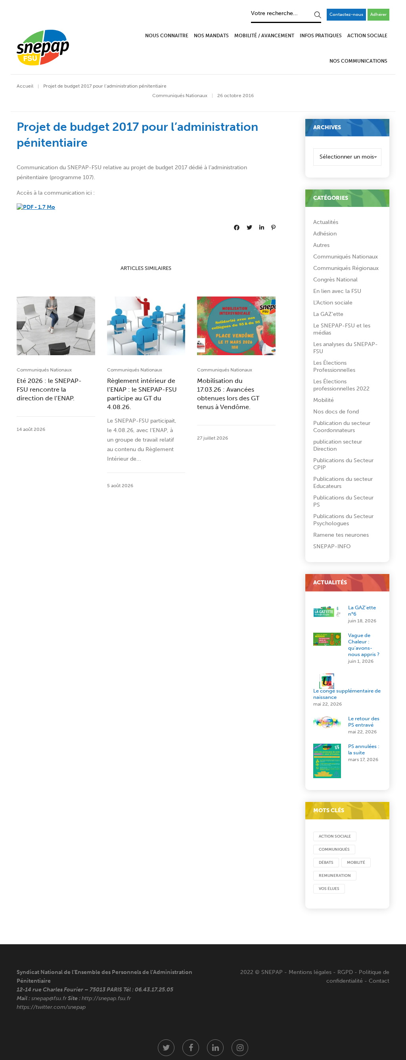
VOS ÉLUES (329, 888)
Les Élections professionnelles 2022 (341, 385)
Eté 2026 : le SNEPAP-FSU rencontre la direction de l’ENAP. (49, 389)
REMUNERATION (335, 875)
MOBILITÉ (356, 862)
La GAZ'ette (328, 314)
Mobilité (323, 400)
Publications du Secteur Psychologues (343, 520)
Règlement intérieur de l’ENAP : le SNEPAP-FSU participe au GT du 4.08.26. (142, 394)
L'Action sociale (332, 302)
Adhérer (378, 14)
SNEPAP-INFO (332, 546)
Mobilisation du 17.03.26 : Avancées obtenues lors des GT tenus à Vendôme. (228, 394)
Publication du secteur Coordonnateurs (341, 427)
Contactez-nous (346, 14)
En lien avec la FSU (337, 291)
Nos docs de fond (336, 411)
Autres (321, 245)
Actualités (325, 222)
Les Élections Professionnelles (334, 366)
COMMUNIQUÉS (334, 849)
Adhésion (325, 233)
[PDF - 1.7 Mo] (36, 207)
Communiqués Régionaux (346, 268)
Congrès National (335, 279)
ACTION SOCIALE (335, 836)
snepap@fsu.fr (49, 998)
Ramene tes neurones (341, 535)
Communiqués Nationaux (179, 95)
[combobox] (347, 157)
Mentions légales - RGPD (321, 972)
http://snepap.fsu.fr (106, 998)
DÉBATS (326, 862)
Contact (379, 981)
